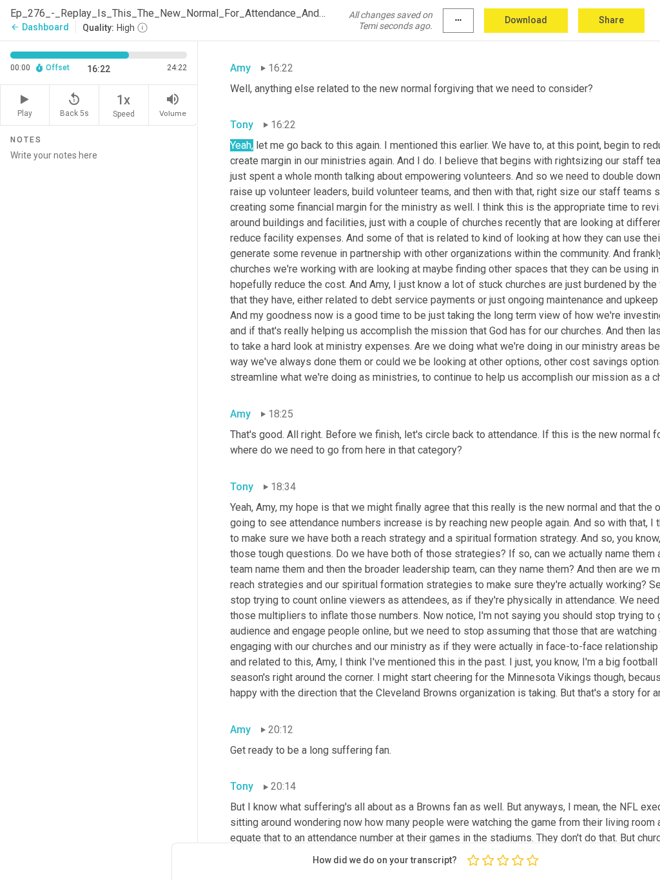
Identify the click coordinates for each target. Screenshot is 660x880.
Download (526, 20)
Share (611, 20)
